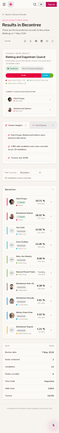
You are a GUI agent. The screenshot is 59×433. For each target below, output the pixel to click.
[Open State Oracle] (53, 426)
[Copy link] (52, 41)
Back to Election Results (15, 14)
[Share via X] (31, 41)
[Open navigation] (4, 4)
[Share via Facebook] (36, 41)
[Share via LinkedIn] (41, 41)
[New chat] (41, 4)
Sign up (51, 4)
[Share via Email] (47, 41)
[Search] (34, 4)
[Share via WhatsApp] (25, 41)
